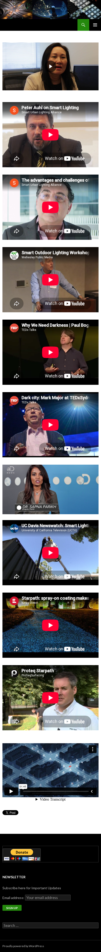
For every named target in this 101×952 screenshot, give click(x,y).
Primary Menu (95, 25)
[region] (50, 66)
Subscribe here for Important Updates (31, 888)
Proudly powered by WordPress (23, 946)
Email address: (13, 898)
